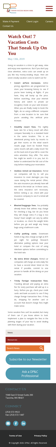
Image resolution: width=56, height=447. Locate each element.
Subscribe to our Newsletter (28, 359)
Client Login (32, 21)
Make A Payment (11, 21)
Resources (12, 339)
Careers (49, 21)
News (10, 332)
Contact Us (8, 26)
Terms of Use (15, 435)
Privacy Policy (40, 435)
